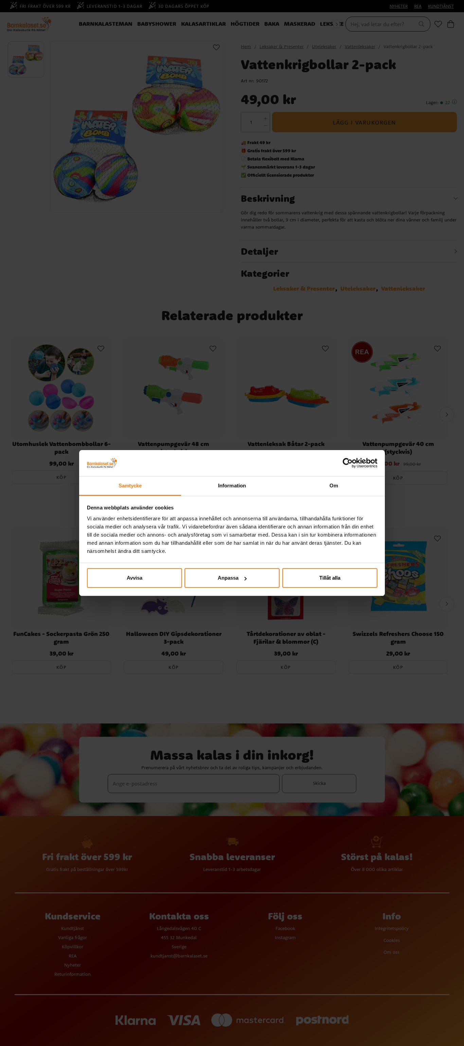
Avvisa (134, 578)
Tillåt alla (329, 578)
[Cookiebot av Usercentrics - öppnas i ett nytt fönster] (347, 463)
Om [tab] (333, 485)
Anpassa (228, 578)
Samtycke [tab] (130, 485)
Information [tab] (232, 485)
